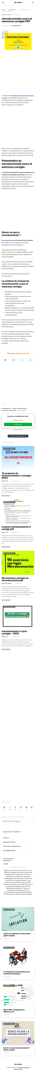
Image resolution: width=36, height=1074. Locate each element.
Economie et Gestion (23, 1067)
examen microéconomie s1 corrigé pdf (16, 527)
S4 (25, 410)
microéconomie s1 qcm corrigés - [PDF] (14, 632)
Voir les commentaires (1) (18, 436)
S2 (20, 410)
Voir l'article (6, 495)
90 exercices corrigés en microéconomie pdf (15, 579)
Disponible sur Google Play (12, 831)
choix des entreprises (12, 296)
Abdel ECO (5, 481)
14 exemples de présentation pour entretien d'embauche (16, 973)
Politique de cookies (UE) (12, 846)
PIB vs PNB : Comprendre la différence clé (13, 1011)
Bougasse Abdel (7, 583)
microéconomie (9, 240)
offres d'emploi (9, 947)
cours (14, 408)
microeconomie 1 (12, 9)
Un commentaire (16, 25)
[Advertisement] (18, 74)
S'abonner (18, 424)
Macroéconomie (9, 909)
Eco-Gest (18, 2)
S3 (22, 410)
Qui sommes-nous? (9, 850)
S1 (18, 410)
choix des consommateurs (13, 301)
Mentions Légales (9, 842)
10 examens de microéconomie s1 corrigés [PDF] (16, 475)
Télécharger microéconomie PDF (18, 353)
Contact (6, 838)
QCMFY (5, 864)
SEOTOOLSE (7, 860)
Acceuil (3, 9)
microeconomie (22, 408)
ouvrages (5, 410)
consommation (6, 408)
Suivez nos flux (18, 1069)
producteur (12, 410)
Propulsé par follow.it (18, 429)
